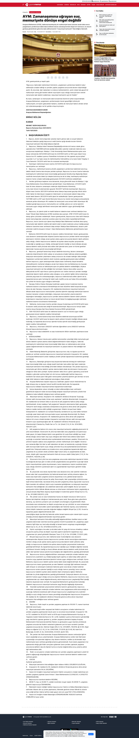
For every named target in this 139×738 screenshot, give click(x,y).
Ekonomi (83, 4)
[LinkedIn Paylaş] (55, 77)
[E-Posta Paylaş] (67, 77)
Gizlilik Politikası (37, 735)
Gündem (66, 4)
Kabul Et (91, 734)
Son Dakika (60, 4)
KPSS (78, 4)
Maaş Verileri (100, 4)
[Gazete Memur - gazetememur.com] (33, 4)
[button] (23, 5)
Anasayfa (25, 12)
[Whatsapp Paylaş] (63, 77)
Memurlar (73, 4)
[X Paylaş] (51, 77)
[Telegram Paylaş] (59, 77)
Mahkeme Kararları (110, 4)
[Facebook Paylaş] (48, 77)
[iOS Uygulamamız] (65, 730)
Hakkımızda (25, 735)
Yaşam (93, 4)
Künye (31, 735)
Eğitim (88, 4)
